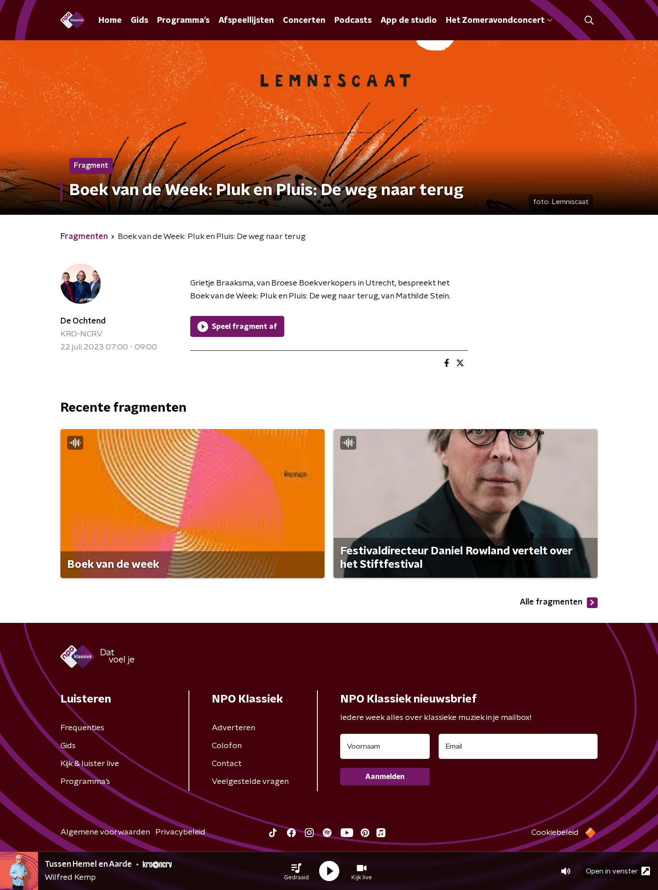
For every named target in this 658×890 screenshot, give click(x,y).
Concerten (304, 21)
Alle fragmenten (551, 602)
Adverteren (233, 728)
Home (110, 21)
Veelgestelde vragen (250, 782)
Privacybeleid (180, 832)
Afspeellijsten (246, 21)
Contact (227, 764)
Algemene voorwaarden (105, 832)
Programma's (183, 21)
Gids (139, 21)
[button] (296, 871)
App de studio (408, 21)
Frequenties (82, 728)
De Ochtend (83, 321)
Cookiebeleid (555, 833)
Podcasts (353, 21)
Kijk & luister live (89, 764)
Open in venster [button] (612, 871)
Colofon (227, 746)
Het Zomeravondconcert (495, 21)
